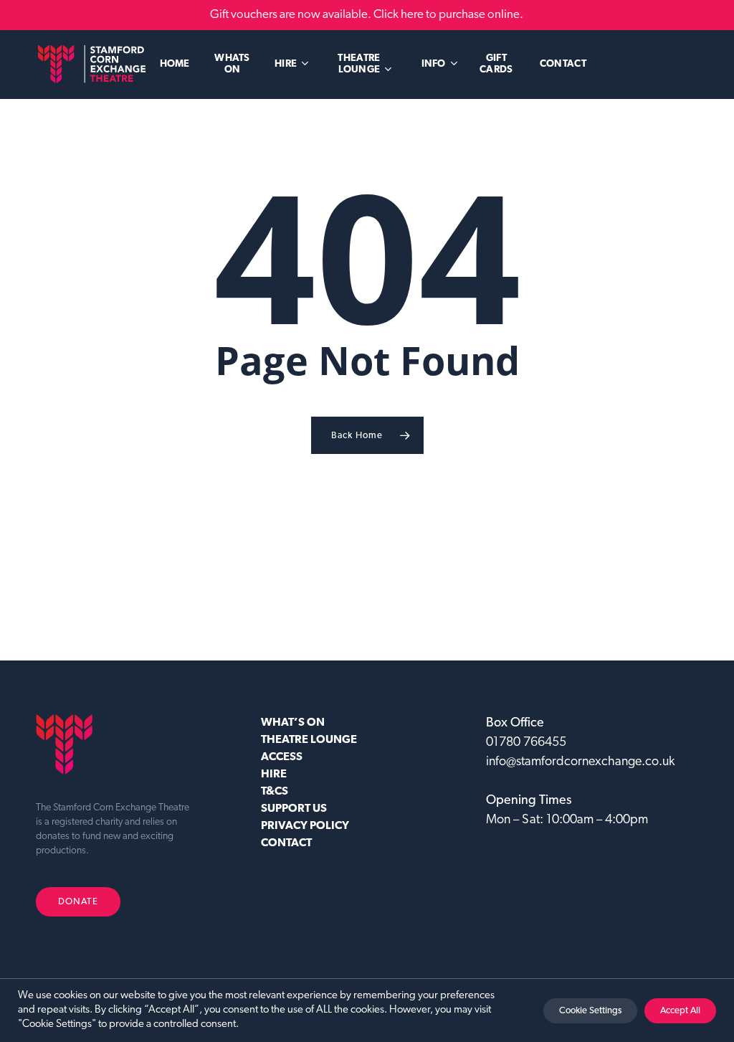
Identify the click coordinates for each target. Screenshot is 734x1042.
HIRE (274, 774)
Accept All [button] (680, 1010)
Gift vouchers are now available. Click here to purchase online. (366, 15)
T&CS (274, 791)
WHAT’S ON (293, 723)
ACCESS (281, 757)
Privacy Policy (305, 826)
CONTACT (286, 843)
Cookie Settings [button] (590, 1010)
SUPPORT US (294, 809)
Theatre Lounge (309, 740)
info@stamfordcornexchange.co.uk (580, 762)
